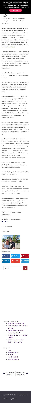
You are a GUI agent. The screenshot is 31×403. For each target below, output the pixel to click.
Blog (9, 350)
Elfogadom (15, 10)
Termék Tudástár (13, 357)
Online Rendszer (13, 352)
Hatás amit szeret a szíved (16, 323)
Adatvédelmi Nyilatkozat (9, 399)
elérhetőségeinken (7, 222)
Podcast (10, 355)
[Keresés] (25, 268)
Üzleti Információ (13, 359)
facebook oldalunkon (9, 47)
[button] (6, 256)
